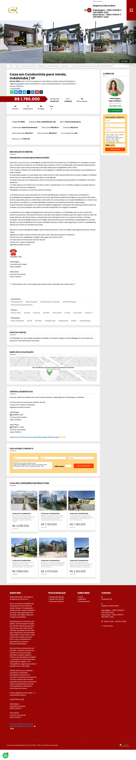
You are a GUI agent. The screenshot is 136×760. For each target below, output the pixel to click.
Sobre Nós (82, 599)
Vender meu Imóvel (56, 599)
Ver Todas (124, 61)
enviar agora (115, 149)
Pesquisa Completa (56, 601)
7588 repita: (59, 466)
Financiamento (84, 601)
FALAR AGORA (116, 110)
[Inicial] (25, 10)
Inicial (80, 597)
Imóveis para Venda (56, 597)
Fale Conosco (107, 626)
